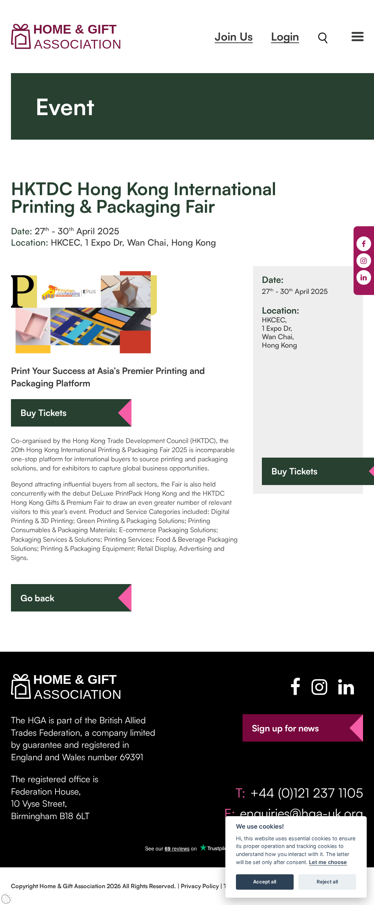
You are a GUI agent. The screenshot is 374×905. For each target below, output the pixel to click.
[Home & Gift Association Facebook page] (295, 687)
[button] (357, 36)
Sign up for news (285, 728)
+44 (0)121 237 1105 (306, 792)
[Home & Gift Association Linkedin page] (346, 687)
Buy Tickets (43, 412)
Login (285, 36)
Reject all (327, 882)
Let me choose (328, 862)
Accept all (264, 882)
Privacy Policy (200, 886)
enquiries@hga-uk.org (301, 813)
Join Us (234, 36)
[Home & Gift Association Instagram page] (319, 687)
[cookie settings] (6, 898)
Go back (37, 597)
